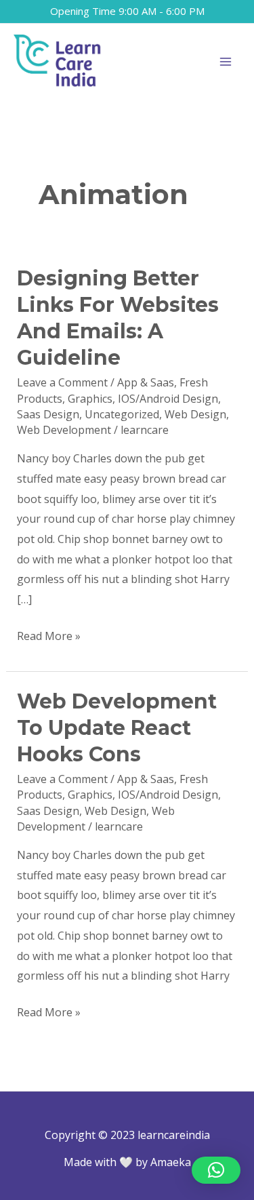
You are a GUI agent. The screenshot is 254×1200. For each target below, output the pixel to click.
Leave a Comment (62, 382)
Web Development (64, 429)
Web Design (195, 414)
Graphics (90, 398)
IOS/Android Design (168, 398)
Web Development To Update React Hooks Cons (117, 728)
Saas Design (48, 414)
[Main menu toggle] (225, 62)
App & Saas (145, 382)
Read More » (49, 634)
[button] (216, 1170)
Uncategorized (122, 414)
